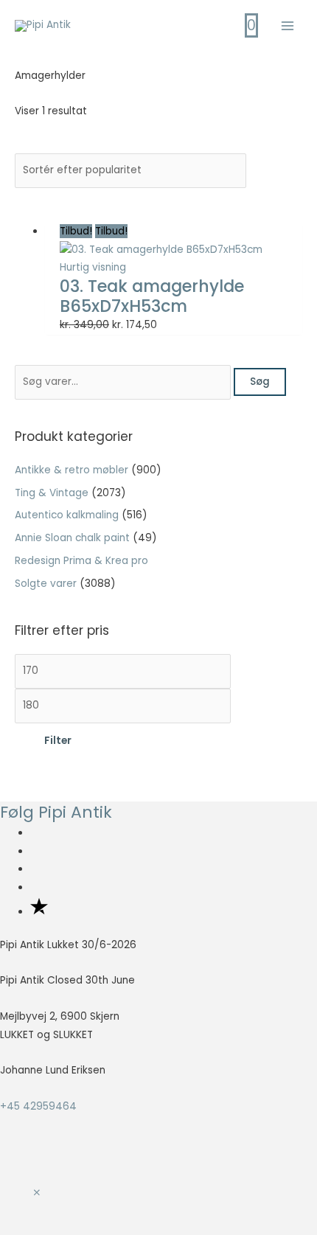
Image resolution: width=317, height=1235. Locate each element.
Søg (260, 382)
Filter (58, 741)
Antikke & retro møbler (71, 470)
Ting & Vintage (51, 493)
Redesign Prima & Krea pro (81, 561)
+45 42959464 (38, 1106)
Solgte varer (46, 584)
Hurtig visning (93, 267)
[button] (37, 1193)
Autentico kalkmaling (67, 515)
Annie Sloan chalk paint (72, 538)
